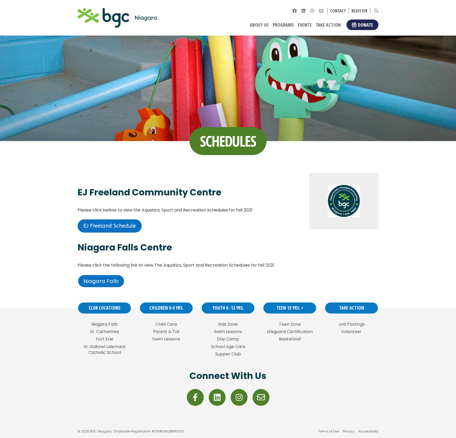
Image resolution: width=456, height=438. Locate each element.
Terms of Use (328, 431)
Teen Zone (290, 324)
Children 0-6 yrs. (166, 308)
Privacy (348, 431)
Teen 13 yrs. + (290, 308)
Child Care (166, 324)
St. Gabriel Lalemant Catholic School (105, 349)
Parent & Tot (166, 332)
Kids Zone (228, 324)
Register (359, 11)
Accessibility (368, 431)
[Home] (117, 18)
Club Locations (104, 308)
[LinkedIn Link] (303, 11)
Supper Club (228, 354)
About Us (259, 25)
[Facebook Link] (294, 11)
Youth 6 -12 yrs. (228, 308)
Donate (365, 25)
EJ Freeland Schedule (109, 226)
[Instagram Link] (312, 11)
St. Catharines (104, 332)
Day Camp (228, 339)
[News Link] (321, 11)
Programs (283, 25)
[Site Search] (376, 11)
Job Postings (351, 324)
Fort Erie (104, 339)
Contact (338, 11)
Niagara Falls (101, 281)
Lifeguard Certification (290, 332)
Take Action (328, 25)
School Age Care (228, 347)
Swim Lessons (166, 339)
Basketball (290, 339)
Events (305, 25)
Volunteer (351, 332)
